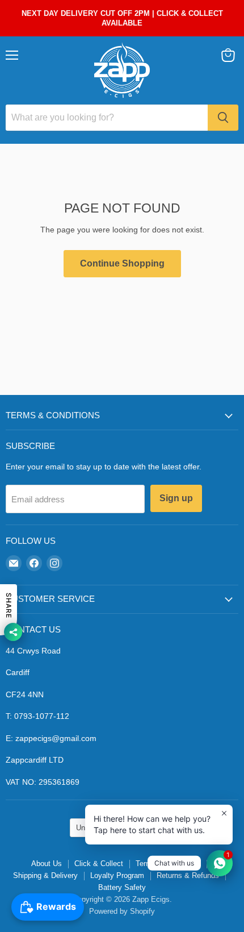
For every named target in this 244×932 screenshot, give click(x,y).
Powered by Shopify (122, 911)
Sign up (176, 498)
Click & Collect (98, 863)
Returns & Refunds (188, 875)
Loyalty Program (117, 875)
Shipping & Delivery (45, 875)
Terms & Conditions (168, 863)
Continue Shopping (122, 263)
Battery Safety (122, 887)
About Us (46, 863)
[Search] (223, 118)
